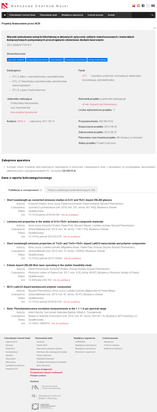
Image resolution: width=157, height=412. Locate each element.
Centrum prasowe (95, 15)
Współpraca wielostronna (85, 345)
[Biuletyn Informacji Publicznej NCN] (134, 6)
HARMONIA (80, 342)
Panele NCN (42, 345)
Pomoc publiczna (44, 355)
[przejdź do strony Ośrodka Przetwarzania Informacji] (46, 406)
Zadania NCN (11, 342)
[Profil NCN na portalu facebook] (143, 6)
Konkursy (40, 342)
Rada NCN (10, 349)
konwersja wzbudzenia (75, 60)
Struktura (9, 355)
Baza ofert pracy (43, 365)
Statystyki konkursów (45, 359)
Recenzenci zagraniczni (85, 352)
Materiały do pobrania (113, 349)
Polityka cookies (38, 375)
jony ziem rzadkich (16, 60)
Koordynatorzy (12, 352)
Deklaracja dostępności (41, 369)
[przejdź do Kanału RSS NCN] (138, 6)
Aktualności (109, 342)
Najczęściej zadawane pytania (49, 349)
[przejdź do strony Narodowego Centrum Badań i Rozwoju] (46, 397)
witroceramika (56, 60)
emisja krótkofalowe (97, 60)
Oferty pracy (11, 362)
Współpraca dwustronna (85, 349)
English (153, 6)
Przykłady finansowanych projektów (51, 362)
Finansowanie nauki (48, 15)
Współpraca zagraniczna (72, 15)
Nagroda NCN (12, 369)
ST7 (84, 76)
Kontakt (111, 15)
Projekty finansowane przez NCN (21, 23)
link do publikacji (69, 214)
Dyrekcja (9, 345)
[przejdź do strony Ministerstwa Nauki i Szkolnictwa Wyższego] (46, 387)
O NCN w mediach (111, 345)
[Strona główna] (35, 6)
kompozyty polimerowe (37, 60)
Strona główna (5, 15)
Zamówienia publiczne (15, 365)
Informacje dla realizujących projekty (52, 352)
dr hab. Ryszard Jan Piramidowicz (100, 104)
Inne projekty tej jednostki (24, 112)
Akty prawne (11, 359)
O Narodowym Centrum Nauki (22, 15)
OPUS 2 (21, 121)
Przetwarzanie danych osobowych (46, 372)
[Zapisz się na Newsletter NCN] (148, 6)
